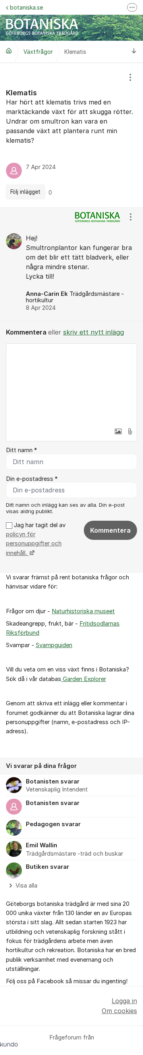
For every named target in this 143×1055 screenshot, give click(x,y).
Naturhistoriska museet (83, 611)
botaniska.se (26, 7)
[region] (71, 135)
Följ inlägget (25, 192)
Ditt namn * (21, 450)
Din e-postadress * (32, 478)
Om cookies (119, 1011)
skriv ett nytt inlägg (93, 332)
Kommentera (110, 530)
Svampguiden (54, 645)
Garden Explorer (83, 679)
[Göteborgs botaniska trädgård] (8, 50)
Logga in (124, 1001)
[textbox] (71, 383)
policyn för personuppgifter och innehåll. (34, 544)
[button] (118, 431)
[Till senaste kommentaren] (134, 51)
